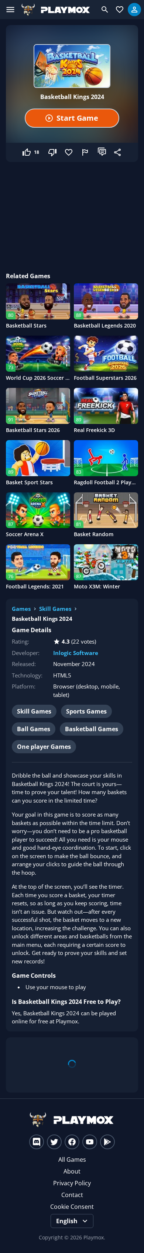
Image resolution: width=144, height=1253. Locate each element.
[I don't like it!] (53, 152)
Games (21, 608)
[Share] (118, 152)
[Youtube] (89, 1142)
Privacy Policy (72, 1183)
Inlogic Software (75, 652)
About (72, 1171)
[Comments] (102, 152)
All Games (72, 1159)
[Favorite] (69, 152)
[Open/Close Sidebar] (10, 9)
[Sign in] (134, 9)
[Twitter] (54, 1142)
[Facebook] (72, 1142)
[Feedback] (85, 152)
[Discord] (36, 1142)
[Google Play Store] (107, 1142)
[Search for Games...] (105, 9)
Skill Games (55, 608)
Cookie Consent (72, 1207)
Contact (72, 1195)
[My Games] (119, 9)
